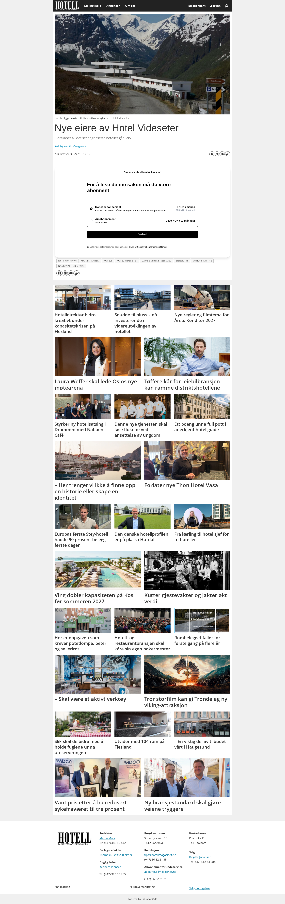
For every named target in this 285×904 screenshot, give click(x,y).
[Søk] (226, 6)
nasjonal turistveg (71, 265)
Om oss (130, 6)
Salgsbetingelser (199, 888)
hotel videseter (126, 260)
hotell (107, 260)
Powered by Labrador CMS (142, 899)
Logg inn (215, 6)
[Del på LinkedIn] (217, 153)
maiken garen (90, 260)
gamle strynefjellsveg (157, 260)
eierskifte (182, 260)
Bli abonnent (197, 6)
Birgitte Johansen (200, 857)
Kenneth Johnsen (110, 867)
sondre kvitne (202, 260)
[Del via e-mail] (222, 153)
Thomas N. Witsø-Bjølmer (115, 855)
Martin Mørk (107, 838)
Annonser (113, 6)
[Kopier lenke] (227, 153)
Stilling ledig (92, 6)
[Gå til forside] (67, 5)
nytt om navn (67, 260)
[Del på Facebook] (211, 153)
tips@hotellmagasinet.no (160, 855)
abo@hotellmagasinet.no (160, 872)
